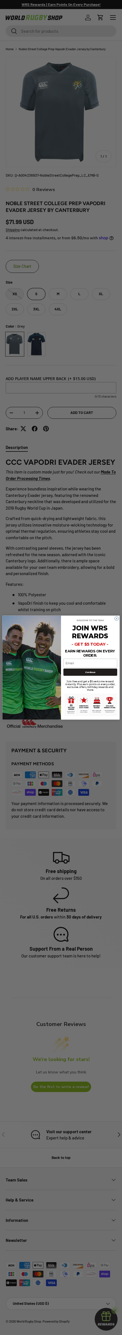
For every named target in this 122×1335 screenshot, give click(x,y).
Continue (90, 671)
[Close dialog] (117, 618)
